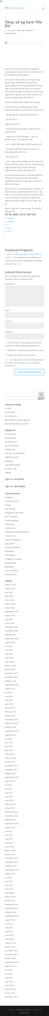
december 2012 (11, 997)
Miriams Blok (10, 563)
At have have (10, 434)
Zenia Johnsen (11, 574)
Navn (8, 310)
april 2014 (9, 935)
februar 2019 (10, 712)
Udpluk (8, 472)
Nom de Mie (10, 509)
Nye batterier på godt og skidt (17, 420)
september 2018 (12, 731)
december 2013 (11, 950)
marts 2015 (9, 893)
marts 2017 (9, 800)
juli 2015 (8, 877)
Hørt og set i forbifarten (15, 453)
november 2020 (11, 631)
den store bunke (24, 30)
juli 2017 (8, 785)
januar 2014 (10, 947)
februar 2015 (10, 897)
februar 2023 (10, 584)
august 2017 (10, 781)
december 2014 (11, 904)
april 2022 (9, 596)
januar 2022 (10, 608)
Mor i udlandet (11, 516)
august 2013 (10, 966)
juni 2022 (9, 592)
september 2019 (12, 685)
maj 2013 (9, 977)
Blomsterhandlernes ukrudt (16, 424)
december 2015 (11, 858)
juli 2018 (8, 739)
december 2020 (11, 627)
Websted (8, 332)
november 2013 (11, 954)
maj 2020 (9, 654)
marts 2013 (9, 985)
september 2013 (12, 962)
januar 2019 (10, 715)
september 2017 (12, 777)
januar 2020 (10, 669)
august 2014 (10, 920)
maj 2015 (9, 885)
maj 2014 (9, 931)
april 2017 (9, 796)
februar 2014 (10, 943)
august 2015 (10, 873)
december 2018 (11, 719)
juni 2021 (9, 619)
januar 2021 (10, 623)
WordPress (24, 1012)
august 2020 (10, 642)
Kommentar (10, 284)
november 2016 (11, 816)
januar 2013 (10, 993)
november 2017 (11, 769)
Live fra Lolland (11, 570)
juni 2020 (9, 650)
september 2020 (12, 638)
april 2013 (9, 981)
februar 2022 (10, 604)
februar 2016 (10, 850)
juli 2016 (8, 831)
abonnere (29, 363)
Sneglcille (9, 497)
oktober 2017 (10, 773)
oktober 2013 (10, 958)
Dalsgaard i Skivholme (14, 513)
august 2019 (10, 688)
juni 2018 (9, 742)
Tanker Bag (9, 524)
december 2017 (11, 766)
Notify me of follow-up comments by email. (26, 350)
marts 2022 (9, 600)
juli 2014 (8, 924)
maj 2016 (9, 839)
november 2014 (11, 908)
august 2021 (10, 615)
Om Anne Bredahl (12, 547)
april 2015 (9, 889)
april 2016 (9, 843)
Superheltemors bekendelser (17, 532)
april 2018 (9, 750)
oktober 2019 (10, 681)
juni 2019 (9, 696)
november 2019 (11, 677)
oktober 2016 (10, 819)
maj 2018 (9, 746)
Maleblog (9, 461)
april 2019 (9, 704)
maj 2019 (9, 700)
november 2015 (11, 862)
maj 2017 (9, 793)
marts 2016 (9, 846)
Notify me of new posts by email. (21, 355)
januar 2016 (10, 854)
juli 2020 (8, 646)
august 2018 (10, 735)
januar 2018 (10, 762)
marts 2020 (9, 662)
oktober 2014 (10, 912)
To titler (8, 408)
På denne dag (10, 468)
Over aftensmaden (13, 465)
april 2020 (9, 658)
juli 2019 (8, 692)
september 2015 (12, 870)
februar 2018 (10, 758)
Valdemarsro (10, 528)
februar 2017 (10, 804)
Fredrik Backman (12, 520)
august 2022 (10, 588)
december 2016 (11, 812)
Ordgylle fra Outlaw (13, 559)
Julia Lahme (10, 543)
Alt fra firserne (11, 416)
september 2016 (12, 823)
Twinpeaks (9, 551)
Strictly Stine (10, 536)
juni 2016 (9, 835)
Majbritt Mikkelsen (13, 540)
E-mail (8, 321)
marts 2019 (9, 708)
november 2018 (11, 723)
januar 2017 (10, 808)
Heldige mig (10, 449)
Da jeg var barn (11, 442)
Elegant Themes (25, 1009)
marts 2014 (9, 939)
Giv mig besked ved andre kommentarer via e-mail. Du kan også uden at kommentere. (24, 363)
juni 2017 (9, 789)
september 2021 (12, 611)
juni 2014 (9, 927)
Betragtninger (11, 438)
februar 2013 (10, 989)
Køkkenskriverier (12, 457)
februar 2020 (10, 665)
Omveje (8, 505)
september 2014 (12, 916)
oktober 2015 (10, 866)
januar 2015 (10, 900)
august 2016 (10, 827)
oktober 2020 (10, 634)
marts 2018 (9, 754)
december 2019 (11, 673)
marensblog (10, 555)
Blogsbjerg (9, 566)
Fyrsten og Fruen (12, 501)
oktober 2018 (10, 727)
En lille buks (10, 412)
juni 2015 (9, 881)
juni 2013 (9, 974)
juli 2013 (8, 970)
